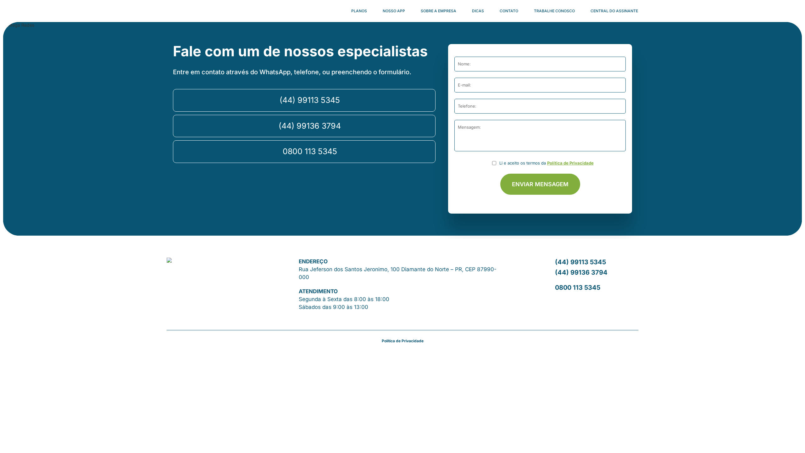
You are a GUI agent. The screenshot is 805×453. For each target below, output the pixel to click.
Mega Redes (183, 11)
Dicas (478, 10)
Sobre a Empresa (438, 10)
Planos (359, 10)
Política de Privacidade (570, 162)
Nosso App (394, 10)
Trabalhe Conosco (554, 10)
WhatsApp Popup (787, 435)
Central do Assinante (614, 10)
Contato (509, 10)
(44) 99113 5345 (310, 100)
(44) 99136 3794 (310, 126)
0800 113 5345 (310, 151)
